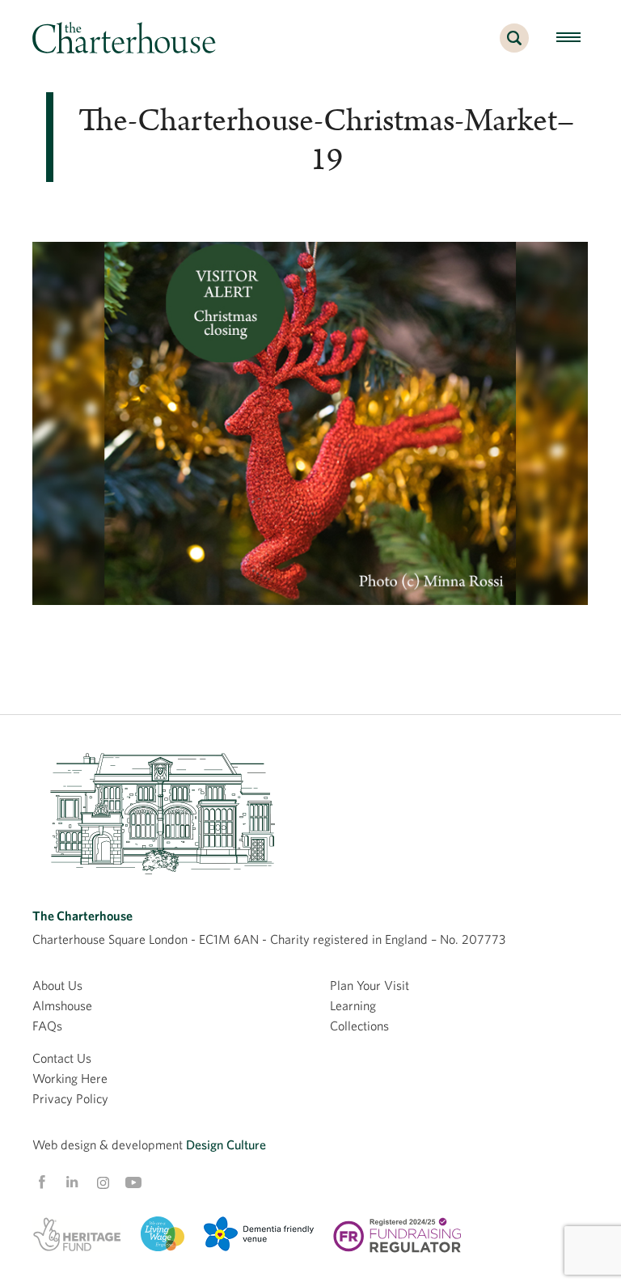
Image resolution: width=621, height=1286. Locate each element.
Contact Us (61, 1058)
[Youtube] (133, 1182)
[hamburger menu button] (568, 38)
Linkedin (72, 1182)
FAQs (47, 1025)
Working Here (70, 1078)
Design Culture (226, 1144)
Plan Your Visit (369, 985)
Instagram (103, 1183)
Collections (359, 1025)
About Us (57, 985)
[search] (514, 47)
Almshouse (62, 1005)
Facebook (41, 1182)
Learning (353, 1005)
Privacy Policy (70, 1098)
